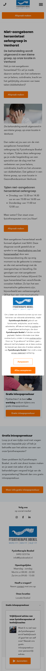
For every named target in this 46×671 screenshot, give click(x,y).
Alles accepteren (23, 370)
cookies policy (35, 338)
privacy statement (18, 353)
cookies (35, 326)
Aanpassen (23, 361)
